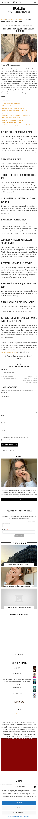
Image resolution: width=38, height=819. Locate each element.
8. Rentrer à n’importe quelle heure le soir (13, 120)
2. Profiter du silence (7, 106)
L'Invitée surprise (17, 673)
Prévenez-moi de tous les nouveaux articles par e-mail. (14, 439)
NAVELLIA (19, 8)
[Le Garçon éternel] (34, 691)
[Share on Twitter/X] (4, 370)
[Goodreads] (13, 2)
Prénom (5, 529)
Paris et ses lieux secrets (8, 377)
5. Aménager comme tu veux (10, 113)
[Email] (28, 367)
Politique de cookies (12, 816)
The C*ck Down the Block (17, 693)
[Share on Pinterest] (6, 370)
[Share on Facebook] (2, 370)
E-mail (3, 423)
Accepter (19, 803)
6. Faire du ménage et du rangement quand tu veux (16, 115)
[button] (36, 2)
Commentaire (5, 396)
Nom (2, 416)
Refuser (19, 807)
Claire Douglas (19, 684)
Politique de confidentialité (23, 816)
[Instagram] (2, 2)
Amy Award (18, 695)
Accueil (3, 19)
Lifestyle (5, 373)
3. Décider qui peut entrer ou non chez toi (13, 108)
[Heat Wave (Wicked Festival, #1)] (34, 671)
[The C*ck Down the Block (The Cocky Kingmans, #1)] (34, 697)
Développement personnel (15, 19)
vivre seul (11, 373)
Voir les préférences (19, 812)
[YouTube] (8, 2)
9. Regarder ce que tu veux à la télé (11, 122)
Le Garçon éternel (17, 687)
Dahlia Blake (17, 668)
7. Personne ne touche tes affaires (11, 117)
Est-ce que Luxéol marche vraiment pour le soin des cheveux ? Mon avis (29, 379)
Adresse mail (6, 523)
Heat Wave (17, 667)
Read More (19, 499)
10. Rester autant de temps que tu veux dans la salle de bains (18, 124)
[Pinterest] (5, 2)
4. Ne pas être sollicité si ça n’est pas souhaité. (14, 110)
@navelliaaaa (19, 713)
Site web (3, 430)
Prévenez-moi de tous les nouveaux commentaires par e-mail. (16, 437)
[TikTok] (11, 2)
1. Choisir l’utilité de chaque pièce (11, 103)
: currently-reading (19, 662)
